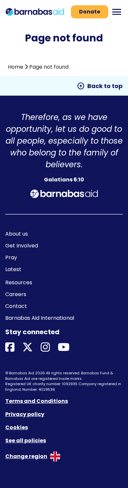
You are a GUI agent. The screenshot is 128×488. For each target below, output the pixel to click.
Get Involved (21, 245)
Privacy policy (24, 414)
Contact (16, 306)
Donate (89, 11)
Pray (11, 257)
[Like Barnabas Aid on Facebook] (9, 347)
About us (16, 234)
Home (15, 67)
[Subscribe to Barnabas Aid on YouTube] (64, 347)
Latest (13, 269)
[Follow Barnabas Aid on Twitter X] (27, 347)
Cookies (16, 427)
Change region (26, 456)
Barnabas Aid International (39, 318)
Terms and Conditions (36, 401)
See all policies (25, 440)
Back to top (100, 86)
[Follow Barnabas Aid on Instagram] (45, 347)
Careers (15, 294)
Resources (18, 282)
